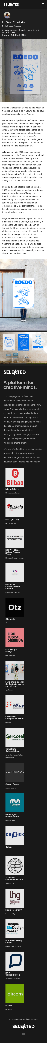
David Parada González (11, 26)
